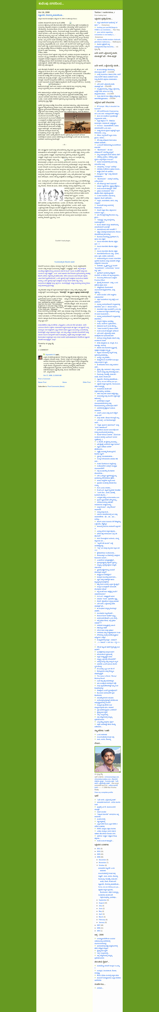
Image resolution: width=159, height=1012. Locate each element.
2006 (99, 928)
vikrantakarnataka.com (103, 779)
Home (65, 382)
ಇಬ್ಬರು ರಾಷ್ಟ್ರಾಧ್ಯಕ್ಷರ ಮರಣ (104, 657)
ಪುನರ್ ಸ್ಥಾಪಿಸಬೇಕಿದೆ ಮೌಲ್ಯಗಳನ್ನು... (107, 500)
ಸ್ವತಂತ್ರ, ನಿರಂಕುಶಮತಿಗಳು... (105, 456)
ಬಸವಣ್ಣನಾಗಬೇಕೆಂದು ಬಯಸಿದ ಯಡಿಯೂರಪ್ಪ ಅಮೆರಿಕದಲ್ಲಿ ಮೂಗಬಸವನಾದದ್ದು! (105, 941)
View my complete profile (104, 792)
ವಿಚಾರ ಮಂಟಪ (101, 812)
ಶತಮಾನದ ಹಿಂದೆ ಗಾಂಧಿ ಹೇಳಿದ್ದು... (107, 326)
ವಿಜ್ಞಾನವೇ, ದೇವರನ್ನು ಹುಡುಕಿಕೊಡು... (51, 15)
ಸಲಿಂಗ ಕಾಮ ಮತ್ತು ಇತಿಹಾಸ (105, 630)
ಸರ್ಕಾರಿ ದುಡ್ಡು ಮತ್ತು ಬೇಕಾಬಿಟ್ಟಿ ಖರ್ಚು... (108, 372)
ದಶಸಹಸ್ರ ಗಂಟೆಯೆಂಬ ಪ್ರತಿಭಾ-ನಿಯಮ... (109, 169)
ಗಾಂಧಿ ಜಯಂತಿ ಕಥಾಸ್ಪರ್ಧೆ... (105, 841)
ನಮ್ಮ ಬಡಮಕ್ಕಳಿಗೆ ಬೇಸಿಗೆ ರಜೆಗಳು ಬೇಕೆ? (108, 155)
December (103, 860)
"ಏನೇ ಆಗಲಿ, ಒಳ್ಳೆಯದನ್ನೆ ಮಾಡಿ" (106, 800)
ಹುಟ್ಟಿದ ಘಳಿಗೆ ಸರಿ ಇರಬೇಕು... (105, 171)
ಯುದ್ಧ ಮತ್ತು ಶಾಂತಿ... (103, 512)
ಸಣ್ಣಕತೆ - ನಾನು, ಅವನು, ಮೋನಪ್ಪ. (108, 876)
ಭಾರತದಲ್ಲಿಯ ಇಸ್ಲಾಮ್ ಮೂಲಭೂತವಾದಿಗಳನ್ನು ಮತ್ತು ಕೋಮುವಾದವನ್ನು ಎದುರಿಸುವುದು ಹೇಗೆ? (106, 403)
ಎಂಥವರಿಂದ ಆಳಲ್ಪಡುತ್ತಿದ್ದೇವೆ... (106, 560)
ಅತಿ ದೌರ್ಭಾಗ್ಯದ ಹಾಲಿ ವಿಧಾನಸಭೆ (106, 183)
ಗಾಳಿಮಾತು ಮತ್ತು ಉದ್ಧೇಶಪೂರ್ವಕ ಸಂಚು (108, 632)
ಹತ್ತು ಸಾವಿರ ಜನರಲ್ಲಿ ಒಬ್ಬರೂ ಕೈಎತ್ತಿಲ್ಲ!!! (108, 584)
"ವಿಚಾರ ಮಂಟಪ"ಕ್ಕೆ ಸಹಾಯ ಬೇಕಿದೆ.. (108, 328)
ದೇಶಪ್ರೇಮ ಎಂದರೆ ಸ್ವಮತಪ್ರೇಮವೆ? (107, 690)
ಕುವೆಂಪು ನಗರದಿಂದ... (51, 3)
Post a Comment (44, 379)
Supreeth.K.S (50, 355)
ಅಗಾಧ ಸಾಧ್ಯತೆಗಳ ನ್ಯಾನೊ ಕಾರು (106, 480)
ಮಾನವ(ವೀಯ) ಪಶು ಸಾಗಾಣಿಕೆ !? (107, 229)
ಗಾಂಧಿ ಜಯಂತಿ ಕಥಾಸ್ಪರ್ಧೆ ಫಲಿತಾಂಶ (107, 331)
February (102, 920)
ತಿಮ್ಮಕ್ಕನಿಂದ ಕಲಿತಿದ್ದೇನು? (104, 574)
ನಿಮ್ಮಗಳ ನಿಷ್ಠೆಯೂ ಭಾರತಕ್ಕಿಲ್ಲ (105, 321)
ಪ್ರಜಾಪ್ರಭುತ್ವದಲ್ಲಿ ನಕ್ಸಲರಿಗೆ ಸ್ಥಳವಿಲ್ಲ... (107, 562)
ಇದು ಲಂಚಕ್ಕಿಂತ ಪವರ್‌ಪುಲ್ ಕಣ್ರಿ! (106, 683)
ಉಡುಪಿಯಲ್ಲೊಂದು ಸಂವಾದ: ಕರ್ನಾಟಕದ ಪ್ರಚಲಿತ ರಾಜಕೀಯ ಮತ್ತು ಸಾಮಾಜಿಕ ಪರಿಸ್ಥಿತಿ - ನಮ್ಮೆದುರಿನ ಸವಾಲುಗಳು (108, 261)
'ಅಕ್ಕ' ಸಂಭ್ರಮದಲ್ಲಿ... (103, 714)
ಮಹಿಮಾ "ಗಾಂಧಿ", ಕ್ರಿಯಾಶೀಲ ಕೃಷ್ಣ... (107, 599)
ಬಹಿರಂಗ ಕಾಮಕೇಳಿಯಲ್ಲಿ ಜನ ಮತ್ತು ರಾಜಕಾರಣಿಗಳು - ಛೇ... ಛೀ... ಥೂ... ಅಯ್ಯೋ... (106, 516)
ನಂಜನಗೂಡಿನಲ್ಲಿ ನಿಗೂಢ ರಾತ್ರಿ (105, 737)
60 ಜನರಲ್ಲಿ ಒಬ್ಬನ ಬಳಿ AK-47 (106, 669)
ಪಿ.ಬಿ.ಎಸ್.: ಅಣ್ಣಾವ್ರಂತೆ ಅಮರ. (106, 596)
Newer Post (42, 382)
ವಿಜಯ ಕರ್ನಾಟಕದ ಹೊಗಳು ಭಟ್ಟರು (107, 251)
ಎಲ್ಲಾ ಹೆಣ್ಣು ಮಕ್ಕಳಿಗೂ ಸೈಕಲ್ (105, 722)
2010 (99, 851)
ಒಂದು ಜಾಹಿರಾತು (102, 734)
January (102, 922)
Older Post (87, 382)
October (102, 865)
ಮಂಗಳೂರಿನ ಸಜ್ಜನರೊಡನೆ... (105, 613)
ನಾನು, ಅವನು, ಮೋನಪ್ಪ (104, 739)
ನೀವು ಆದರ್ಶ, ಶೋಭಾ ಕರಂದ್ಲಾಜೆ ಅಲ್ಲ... (108, 418)
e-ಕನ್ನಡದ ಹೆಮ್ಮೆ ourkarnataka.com (108, 497)
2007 (99, 925)
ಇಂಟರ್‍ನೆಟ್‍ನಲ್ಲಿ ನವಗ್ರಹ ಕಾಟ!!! (105, 652)
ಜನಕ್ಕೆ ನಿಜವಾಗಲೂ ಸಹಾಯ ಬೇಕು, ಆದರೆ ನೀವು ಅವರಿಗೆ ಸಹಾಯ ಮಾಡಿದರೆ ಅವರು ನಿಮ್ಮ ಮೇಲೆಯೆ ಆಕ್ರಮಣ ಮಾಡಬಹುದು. (108, 76)
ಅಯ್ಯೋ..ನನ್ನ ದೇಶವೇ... (104, 357)
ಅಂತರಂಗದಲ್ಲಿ (101, 819)
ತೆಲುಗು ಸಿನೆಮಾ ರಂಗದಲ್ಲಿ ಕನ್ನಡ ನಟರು (108, 975)
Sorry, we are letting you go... (107, 381)
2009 (99, 854)
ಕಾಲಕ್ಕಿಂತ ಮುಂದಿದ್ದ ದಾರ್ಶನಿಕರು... (107, 577)
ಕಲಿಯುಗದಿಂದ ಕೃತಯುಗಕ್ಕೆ (104, 654)
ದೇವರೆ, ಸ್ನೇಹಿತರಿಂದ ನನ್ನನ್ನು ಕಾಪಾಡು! (108, 601)
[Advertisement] (105, 999)
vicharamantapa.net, (112, 777)
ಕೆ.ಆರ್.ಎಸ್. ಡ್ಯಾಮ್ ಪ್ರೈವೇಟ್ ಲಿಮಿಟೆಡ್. (109, 490)
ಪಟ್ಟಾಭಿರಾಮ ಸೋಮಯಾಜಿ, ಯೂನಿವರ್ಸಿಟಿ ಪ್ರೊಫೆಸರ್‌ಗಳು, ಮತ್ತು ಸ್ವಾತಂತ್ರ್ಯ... (105, 289)
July (100, 906)
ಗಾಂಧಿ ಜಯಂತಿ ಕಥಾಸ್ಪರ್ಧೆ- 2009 (106, 188)
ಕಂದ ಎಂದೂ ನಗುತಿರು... (104, 488)
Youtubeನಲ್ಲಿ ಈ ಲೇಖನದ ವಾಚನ (64, 262)
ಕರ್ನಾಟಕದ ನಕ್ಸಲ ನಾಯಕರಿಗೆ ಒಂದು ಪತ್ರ (109, 309)
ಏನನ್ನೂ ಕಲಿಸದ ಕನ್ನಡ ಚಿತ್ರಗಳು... (106, 531)
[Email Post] (64, 346)
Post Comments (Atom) (56, 386)
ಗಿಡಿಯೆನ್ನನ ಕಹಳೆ (102, 628)
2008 (99, 857)
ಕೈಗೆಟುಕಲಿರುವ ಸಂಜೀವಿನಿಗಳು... (106, 553)
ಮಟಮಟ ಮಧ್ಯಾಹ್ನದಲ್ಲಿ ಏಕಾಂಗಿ (106, 625)
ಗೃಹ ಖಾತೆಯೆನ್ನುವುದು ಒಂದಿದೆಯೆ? (107, 710)
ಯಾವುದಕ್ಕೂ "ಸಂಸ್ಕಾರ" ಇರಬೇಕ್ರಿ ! (107, 167)
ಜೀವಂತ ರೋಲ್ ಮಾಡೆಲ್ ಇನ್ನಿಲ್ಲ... (107, 616)
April (101, 914)
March (101, 917)
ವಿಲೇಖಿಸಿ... (100, 988)
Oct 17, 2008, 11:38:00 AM (52, 375)
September (103, 900)
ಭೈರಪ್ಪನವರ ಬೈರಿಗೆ (102, 712)
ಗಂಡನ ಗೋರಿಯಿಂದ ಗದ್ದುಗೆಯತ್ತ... (107, 464)
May (100, 911)
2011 (99, 849)
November (103, 862)
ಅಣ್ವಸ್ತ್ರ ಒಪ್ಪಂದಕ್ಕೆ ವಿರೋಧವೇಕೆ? (106, 659)
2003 (99, 931)
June (101, 908)
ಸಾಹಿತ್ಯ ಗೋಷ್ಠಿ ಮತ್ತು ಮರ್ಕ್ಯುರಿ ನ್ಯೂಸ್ (107, 661)
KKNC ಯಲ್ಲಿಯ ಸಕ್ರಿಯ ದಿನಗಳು (106, 829)
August (101, 903)
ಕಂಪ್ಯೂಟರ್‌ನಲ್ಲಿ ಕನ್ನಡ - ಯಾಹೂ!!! (107, 640)
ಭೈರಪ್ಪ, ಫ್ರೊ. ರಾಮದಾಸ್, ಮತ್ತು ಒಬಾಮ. (108, 369)
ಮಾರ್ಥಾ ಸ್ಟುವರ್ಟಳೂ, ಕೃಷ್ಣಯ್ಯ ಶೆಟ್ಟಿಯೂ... (109, 186)
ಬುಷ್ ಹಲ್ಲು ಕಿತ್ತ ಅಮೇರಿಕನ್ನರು (105, 681)
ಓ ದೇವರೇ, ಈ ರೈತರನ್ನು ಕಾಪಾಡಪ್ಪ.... (107, 442)
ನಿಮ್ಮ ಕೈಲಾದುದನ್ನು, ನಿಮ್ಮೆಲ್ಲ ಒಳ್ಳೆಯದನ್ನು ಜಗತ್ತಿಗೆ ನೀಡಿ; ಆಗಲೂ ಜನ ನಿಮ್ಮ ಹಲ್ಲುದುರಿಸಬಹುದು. (107, 91)
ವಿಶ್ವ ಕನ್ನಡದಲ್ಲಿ (101, 821)
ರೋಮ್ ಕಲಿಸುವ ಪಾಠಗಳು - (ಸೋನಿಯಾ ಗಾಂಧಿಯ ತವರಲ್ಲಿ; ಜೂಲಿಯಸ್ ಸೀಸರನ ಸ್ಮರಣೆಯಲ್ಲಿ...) (107, 437)
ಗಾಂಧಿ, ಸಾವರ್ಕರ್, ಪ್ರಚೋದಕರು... (107, 323)
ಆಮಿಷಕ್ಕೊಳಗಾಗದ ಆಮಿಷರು (105, 698)
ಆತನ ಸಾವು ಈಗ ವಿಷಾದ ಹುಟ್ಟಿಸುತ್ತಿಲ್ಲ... (108, 393)
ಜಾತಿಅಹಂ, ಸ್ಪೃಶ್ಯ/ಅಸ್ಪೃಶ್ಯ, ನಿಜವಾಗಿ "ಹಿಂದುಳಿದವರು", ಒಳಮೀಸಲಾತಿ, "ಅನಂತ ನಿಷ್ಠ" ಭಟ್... (107, 268)
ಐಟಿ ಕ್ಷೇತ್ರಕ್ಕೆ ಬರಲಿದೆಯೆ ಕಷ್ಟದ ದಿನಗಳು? (108, 444)
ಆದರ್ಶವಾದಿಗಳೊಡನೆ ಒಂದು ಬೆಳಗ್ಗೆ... (107, 618)
